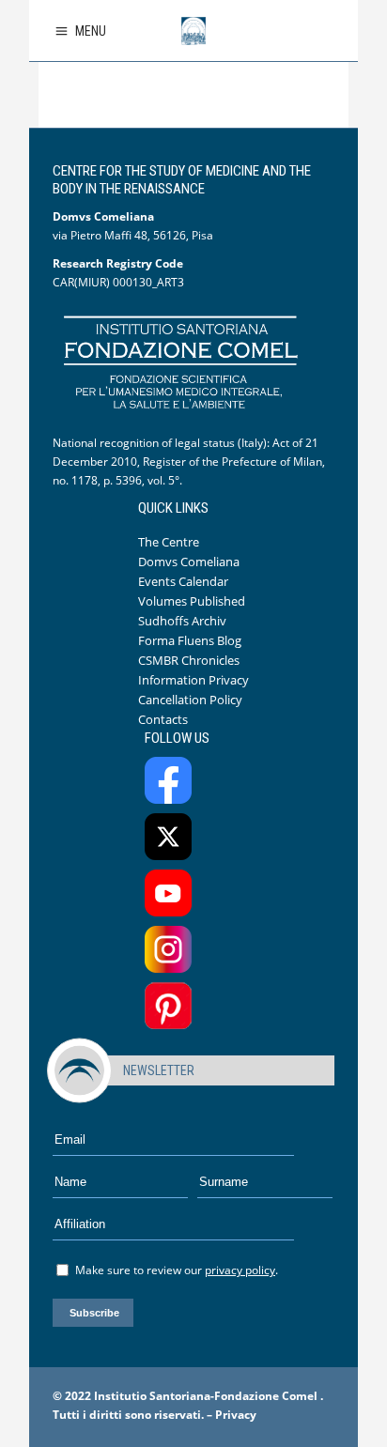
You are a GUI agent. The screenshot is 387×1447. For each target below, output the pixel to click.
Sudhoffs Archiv (182, 620)
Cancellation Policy (190, 699)
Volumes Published (191, 601)
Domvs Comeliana (189, 561)
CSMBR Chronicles (189, 660)
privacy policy (240, 1270)
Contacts (163, 719)
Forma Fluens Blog (189, 640)
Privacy (235, 1415)
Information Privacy (193, 679)
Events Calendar (183, 581)
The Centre (168, 541)
